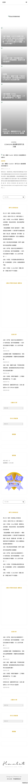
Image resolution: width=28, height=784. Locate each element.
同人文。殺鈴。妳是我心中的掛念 (12, 213)
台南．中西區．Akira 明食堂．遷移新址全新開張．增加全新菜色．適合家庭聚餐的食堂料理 (13, 222)
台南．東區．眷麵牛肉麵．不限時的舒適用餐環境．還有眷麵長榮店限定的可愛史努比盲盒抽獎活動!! (13, 367)
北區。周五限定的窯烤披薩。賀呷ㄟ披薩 (13, 242)
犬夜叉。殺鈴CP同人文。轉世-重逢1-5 (13, 216)
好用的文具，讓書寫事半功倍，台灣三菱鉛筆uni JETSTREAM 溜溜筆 (13, 386)
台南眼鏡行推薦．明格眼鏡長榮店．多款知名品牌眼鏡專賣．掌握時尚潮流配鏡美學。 (13, 356)
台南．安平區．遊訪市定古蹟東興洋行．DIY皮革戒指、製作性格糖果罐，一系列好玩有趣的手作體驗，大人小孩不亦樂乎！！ (13, 252)
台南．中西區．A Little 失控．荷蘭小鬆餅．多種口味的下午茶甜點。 (13, 269)
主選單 (4, 2)
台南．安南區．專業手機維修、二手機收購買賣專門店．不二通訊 (13, 378)
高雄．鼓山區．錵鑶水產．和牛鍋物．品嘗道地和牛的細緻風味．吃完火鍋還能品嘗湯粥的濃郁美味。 (13, 236)
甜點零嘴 (3, 161)
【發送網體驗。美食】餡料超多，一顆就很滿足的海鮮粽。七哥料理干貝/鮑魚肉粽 (14, 229)
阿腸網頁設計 (17, 779)
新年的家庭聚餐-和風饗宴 (9, 245)
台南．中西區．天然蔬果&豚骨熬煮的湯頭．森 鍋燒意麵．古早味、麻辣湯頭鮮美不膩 (14, 262)
